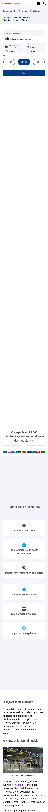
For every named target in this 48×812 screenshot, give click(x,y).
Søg (24, 73)
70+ (38, 62)
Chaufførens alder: (9, 56)
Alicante (19, 785)
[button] (38, 3)
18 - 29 (9, 62)
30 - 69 (24, 62)
